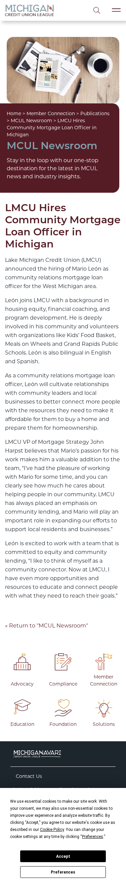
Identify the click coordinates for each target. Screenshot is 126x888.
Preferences (63, 872)
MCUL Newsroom (31, 121)
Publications (95, 113)
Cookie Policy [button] (52, 829)
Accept (63, 856)
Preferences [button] (92, 836)
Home (14, 113)
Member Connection (51, 113)
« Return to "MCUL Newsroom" (46, 625)
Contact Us (29, 776)
